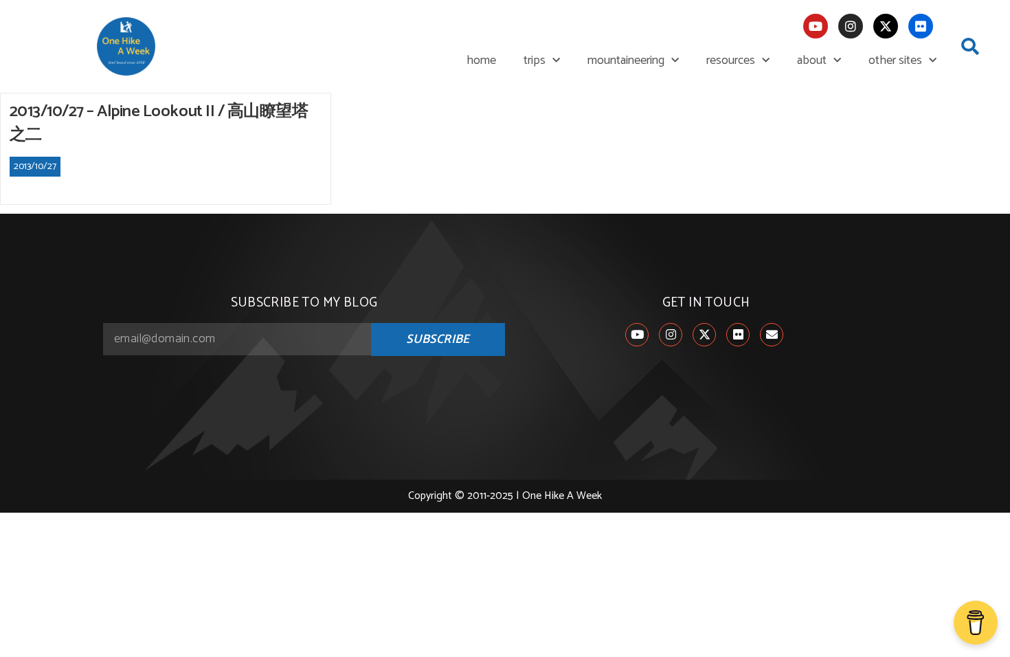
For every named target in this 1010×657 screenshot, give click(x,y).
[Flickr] (920, 26)
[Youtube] (815, 26)
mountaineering (625, 60)
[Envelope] (771, 334)
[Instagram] (850, 26)
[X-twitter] (885, 26)
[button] (970, 47)
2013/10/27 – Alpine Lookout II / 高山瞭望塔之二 (159, 123)
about (812, 60)
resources (730, 60)
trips (535, 60)
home (481, 60)
